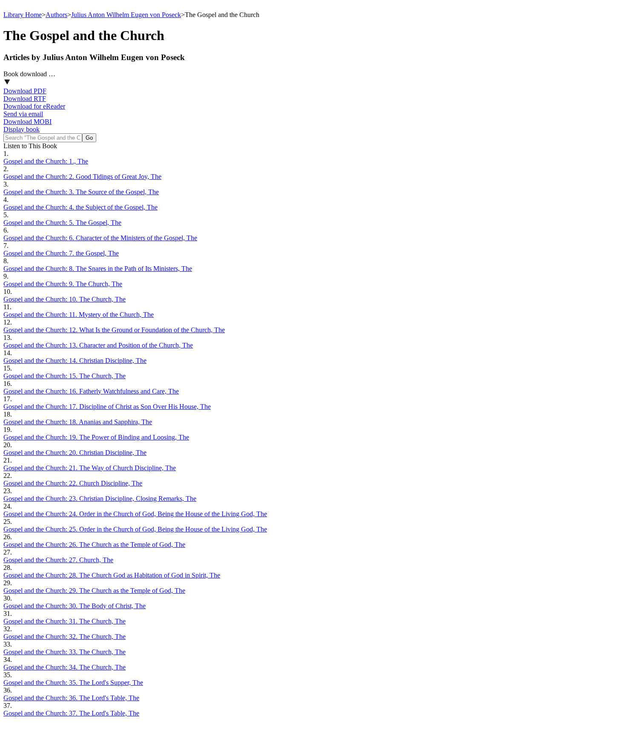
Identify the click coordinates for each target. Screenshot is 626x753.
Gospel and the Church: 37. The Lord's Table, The (71, 713)
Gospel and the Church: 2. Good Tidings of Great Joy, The (82, 176)
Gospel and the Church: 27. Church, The (58, 559)
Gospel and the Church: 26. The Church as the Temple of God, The (94, 544)
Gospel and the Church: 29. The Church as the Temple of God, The (94, 590)
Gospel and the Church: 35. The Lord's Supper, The (73, 682)
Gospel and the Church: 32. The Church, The (64, 636)
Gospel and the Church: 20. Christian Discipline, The (74, 452)
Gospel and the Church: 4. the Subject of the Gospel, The (80, 207)
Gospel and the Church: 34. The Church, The (64, 667)
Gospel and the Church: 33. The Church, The (64, 651)
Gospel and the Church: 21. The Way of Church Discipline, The (89, 467)
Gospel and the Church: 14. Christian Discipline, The (74, 360)
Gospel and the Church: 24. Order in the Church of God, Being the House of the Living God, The (135, 513)
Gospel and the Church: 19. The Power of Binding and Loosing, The (96, 437)
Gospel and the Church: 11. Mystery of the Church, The (78, 314)
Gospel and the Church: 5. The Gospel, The (62, 222)
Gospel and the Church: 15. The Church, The (64, 375)
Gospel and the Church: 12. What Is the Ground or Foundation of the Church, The (114, 329)
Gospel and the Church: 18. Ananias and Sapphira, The (77, 421)
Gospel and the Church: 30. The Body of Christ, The (74, 605)
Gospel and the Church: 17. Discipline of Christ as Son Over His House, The (107, 406)
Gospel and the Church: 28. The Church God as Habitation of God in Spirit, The (111, 575)
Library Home (22, 14)
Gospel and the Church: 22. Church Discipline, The (72, 483)
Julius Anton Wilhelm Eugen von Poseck (126, 14)
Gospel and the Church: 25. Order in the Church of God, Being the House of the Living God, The (135, 529)
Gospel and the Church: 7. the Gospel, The (61, 253)
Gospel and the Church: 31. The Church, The (64, 621)
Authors (56, 14)
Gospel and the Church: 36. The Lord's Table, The (71, 697)
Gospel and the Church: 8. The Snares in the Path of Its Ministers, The (97, 268)
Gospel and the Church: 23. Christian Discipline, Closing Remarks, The (99, 498)
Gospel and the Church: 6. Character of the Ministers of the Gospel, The (100, 237)
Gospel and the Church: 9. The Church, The (62, 283)
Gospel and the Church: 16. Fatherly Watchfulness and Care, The (91, 391)
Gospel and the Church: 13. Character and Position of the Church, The (98, 345)
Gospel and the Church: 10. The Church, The (64, 299)
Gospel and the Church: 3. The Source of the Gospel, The (81, 191)
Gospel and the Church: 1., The (45, 161)
